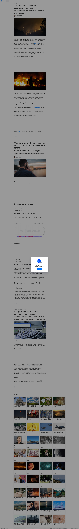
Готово (39, 269)
